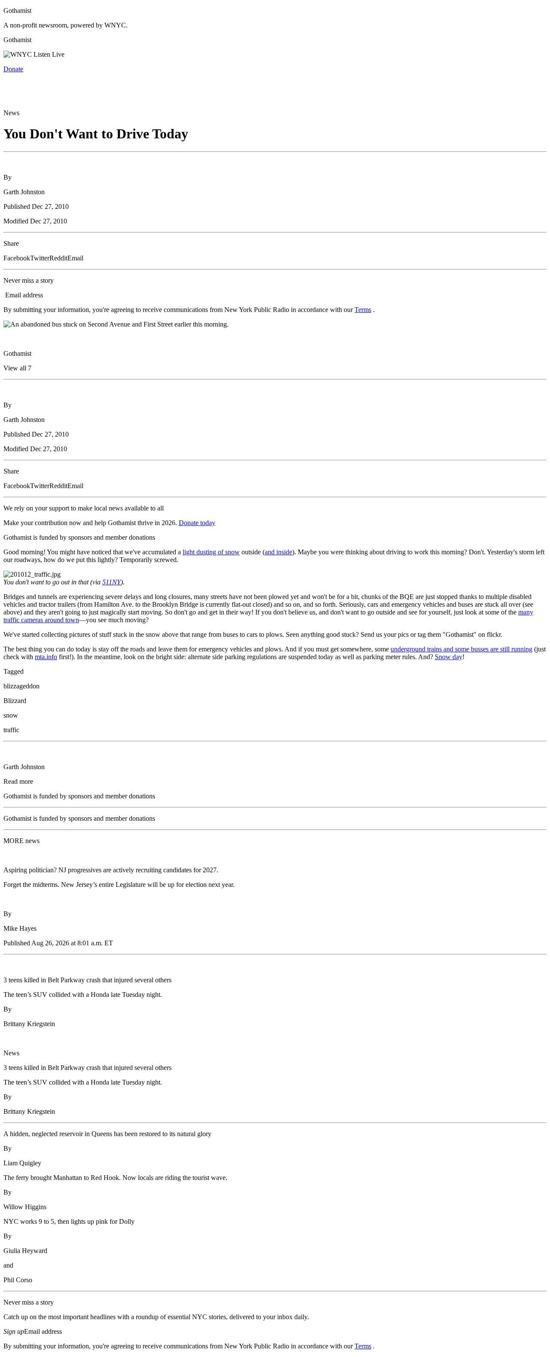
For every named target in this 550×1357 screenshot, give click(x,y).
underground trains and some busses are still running (461, 649)
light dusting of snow (211, 552)
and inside (278, 552)
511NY (111, 582)
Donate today (197, 522)
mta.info (46, 656)
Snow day (448, 656)
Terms (362, 309)
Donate (13, 69)
